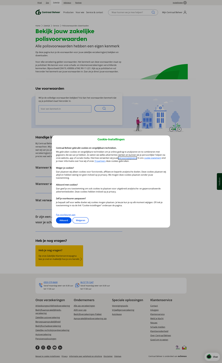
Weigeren (80, 220)
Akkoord (63, 220)
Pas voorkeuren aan (65, 214)
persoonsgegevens (127, 158)
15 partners (100, 161)
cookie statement (152, 158)
